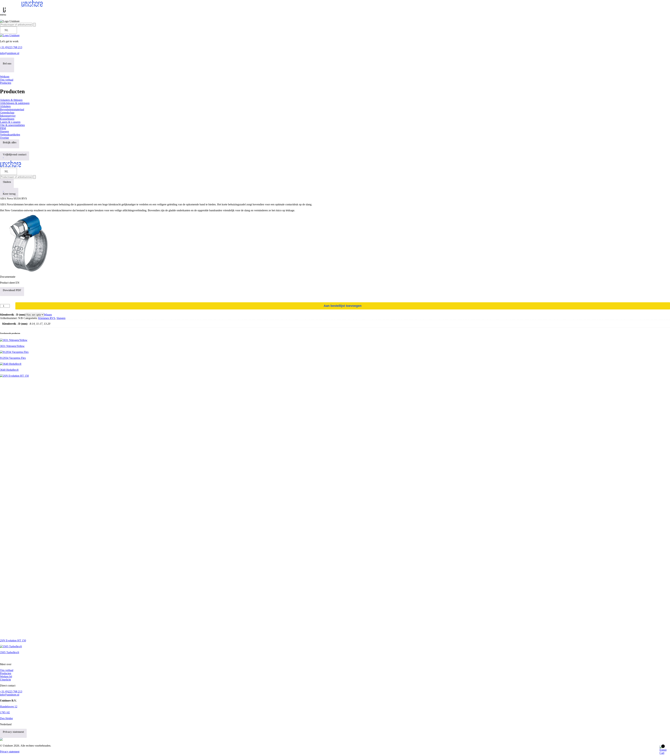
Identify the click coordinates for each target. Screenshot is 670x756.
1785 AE (5, 712)
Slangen (4, 131)
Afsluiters (5, 106)
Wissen (48, 314)
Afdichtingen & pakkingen (14, 103)
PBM (3, 128)
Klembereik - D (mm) (12, 314)
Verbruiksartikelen (10, 134)
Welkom (4, 76)
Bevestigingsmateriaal (12, 109)
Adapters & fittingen (11, 99)
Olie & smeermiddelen (12, 125)
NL (6, 30)
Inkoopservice (8, 115)
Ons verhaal (6, 79)
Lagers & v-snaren (10, 121)
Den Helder (6, 718)
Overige (4, 137)
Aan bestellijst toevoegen (343, 306)
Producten (5, 82)
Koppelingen (7, 118)
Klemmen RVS (46, 318)
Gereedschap (7, 112)
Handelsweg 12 (8, 706)
